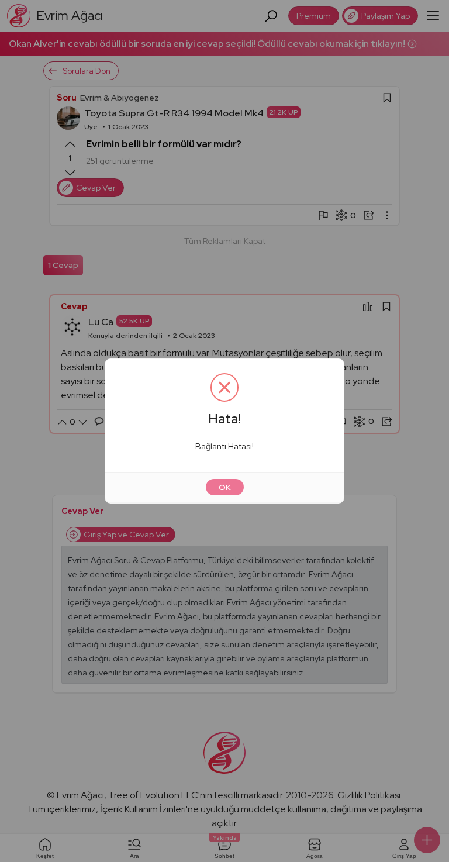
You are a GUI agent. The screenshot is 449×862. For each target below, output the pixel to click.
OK (225, 487)
